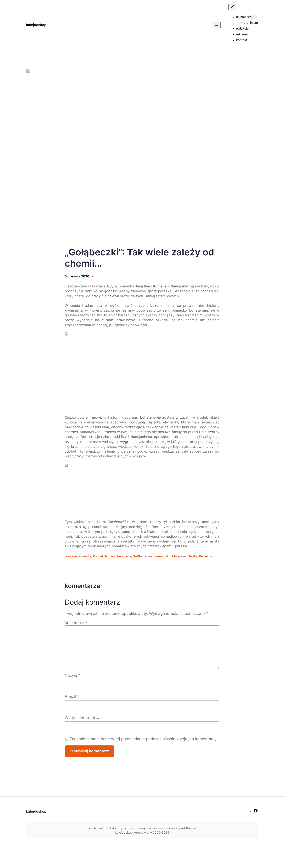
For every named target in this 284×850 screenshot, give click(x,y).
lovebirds (124, 556)
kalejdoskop (36, 25)
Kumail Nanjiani (104, 556)
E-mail (72, 696)
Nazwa (72, 675)
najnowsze (244, 17)
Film (167, 556)
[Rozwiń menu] (217, 25)
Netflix (137, 556)
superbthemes (186, 828)
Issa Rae (71, 556)
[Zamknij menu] (232, 7)
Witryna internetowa (83, 717)
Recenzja (205, 556)
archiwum (155, 556)
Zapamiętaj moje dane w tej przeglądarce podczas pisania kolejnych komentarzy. (144, 739)
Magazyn (179, 556)
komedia (85, 556)
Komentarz (76, 622)
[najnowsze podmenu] (254, 17)
